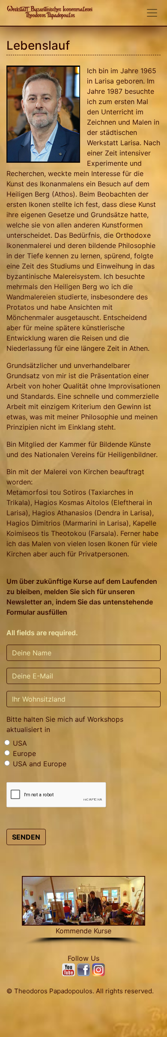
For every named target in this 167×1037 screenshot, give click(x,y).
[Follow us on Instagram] (98, 969)
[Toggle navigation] (152, 13)
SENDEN (26, 837)
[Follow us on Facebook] (84, 969)
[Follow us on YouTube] (69, 969)
